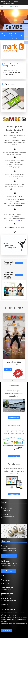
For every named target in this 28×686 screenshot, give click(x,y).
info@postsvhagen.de (8, 3)
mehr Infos (8, 369)
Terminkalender (18, 205)
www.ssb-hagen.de (8, 595)
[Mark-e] (13, 49)
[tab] (12, 380)
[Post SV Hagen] (14, 7)
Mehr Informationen (14, 417)
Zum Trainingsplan (9, 571)
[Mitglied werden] (13, 98)
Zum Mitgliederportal (14, 456)
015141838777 (7, 514)
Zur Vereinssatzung (9, 556)
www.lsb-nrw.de (7, 589)
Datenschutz (7, 584)
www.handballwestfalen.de (9, 600)
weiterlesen (19, 263)
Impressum (6, 580)
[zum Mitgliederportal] (14, 443)
